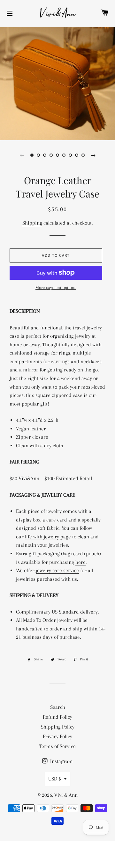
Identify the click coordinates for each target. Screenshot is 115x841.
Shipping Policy (57, 727)
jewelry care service (57, 570)
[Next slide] (93, 155)
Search (57, 707)
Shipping (32, 223)
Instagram (61, 761)
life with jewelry (42, 537)
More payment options (55, 287)
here (80, 562)
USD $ (54, 779)
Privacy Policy (57, 736)
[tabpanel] (57, 82)
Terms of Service (57, 746)
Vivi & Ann (66, 795)
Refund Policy (57, 717)
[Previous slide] (22, 155)
